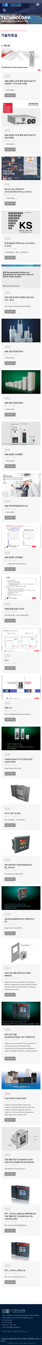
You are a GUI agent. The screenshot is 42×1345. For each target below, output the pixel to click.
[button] (37, 4)
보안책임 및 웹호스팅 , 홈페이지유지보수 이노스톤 (14, 1331)
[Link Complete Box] (21, 74)
